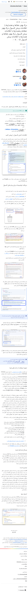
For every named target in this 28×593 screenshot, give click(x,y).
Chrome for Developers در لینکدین (20, 578)
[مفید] (19, 22)
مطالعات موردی (24, 564)
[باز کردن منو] (25, 1)
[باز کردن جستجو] (11, 1)
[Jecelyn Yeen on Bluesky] (16, 85)
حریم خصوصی (20, 586)
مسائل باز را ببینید (24, 555)
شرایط (26, 586)
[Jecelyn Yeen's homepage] (14, 85)
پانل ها (7, 19)
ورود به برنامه (4, 1)
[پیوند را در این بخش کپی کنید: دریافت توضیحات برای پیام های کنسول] (25, 187)
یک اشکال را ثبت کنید (23, 553)
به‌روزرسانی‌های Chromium (22, 561)
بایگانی (25, 566)
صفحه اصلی (25, 19)
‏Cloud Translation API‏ (15, 12)
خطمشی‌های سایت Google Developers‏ (20, 542)
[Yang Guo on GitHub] (18, 72)
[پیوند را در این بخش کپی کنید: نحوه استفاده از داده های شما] (8, 368)
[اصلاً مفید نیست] (17, 22)
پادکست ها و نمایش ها (23, 568)
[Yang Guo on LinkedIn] (16, 72)
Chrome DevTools (15, 6)
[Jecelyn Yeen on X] (20, 85)
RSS (26, 581)
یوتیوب (25, 576)
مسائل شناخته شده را (6, 96)
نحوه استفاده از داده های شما (17, 96)
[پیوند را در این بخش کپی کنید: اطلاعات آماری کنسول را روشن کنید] (4, 135)
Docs (25, 6)
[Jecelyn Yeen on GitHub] (18, 85)
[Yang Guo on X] (20, 72)
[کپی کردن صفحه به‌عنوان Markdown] (15, 39)
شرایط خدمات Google (15, 445)
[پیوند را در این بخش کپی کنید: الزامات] (21, 103)
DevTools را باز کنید (19, 196)
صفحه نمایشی (19, 194)
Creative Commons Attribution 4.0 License (18, 539)
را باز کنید (8, 199)
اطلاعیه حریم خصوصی (16, 372)
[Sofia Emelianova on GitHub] (20, 79)
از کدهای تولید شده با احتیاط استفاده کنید (15, 441)
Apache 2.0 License (19, 541)
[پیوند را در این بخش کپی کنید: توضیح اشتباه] (18, 468)
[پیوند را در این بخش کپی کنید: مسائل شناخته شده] (14, 450)
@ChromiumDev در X (22, 574)
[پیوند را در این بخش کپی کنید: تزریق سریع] (19, 494)
